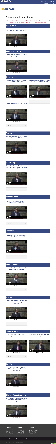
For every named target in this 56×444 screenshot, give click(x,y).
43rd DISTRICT (26, 6)
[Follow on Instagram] (7, 1)
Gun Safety (32, 20)
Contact (27, 438)
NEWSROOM (34, 6)
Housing (23, 20)
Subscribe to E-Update (48, 3)
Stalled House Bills (25, 22)
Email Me (47, 1)
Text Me (52, 1)
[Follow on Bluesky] (10, 1)
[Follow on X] (5, 1)
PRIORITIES (49, 6)
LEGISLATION (42, 6)
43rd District (16, 438)
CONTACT (51, 11)
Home (42, 1)
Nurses (18, 22)
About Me (11, 438)
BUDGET (38, 11)
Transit (27, 20)
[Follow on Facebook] (2, 1)
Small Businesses (40, 20)
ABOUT (20, 6)
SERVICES (44, 11)
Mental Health (13, 22)
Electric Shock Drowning (40, 22)
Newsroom (23, 438)
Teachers (47, 20)
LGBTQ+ (32, 22)
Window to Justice (16, 20)
